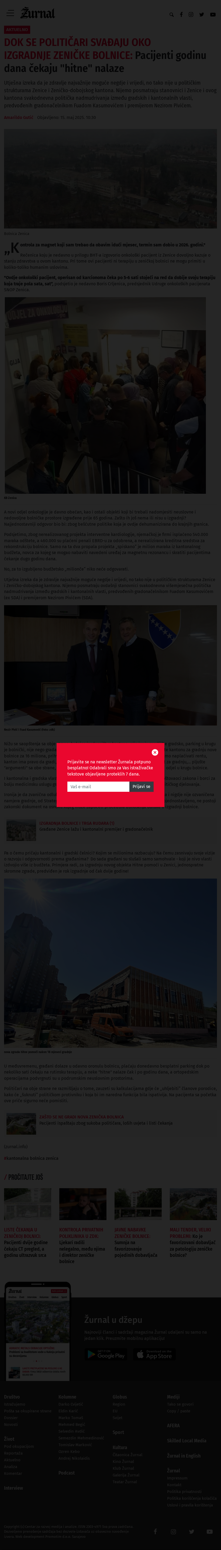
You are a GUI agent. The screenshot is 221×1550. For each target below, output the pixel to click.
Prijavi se (141, 786)
